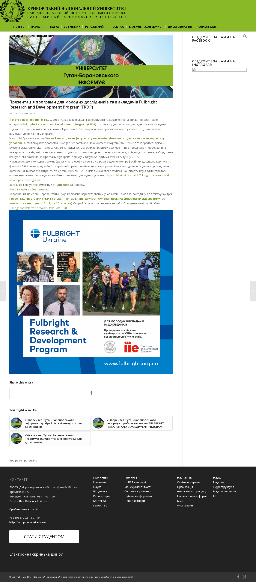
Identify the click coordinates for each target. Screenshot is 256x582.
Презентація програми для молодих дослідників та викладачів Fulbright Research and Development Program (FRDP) (83, 104)
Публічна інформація (138, 496)
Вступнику (100, 491)
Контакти (99, 501)
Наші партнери (134, 501)
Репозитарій (101, 496)
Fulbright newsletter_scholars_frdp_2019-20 (38, 208)
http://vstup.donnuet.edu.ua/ (27, 522)
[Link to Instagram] (244, 576)
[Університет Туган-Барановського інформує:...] (253, 291)
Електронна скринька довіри (36, 554)
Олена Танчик (55, 138)
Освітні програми (188, 482)
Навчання (99, 482)
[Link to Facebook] (238, 576)
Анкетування (185, 505)
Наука (97, 487)
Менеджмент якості (137, 487)
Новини (30, 113)
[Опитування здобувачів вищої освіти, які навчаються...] (3, 291)
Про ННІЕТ (101, 477)
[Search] (244, 36)
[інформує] (91, 66)
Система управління (137, 491)
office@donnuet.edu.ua (32, 501)
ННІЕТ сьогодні (135, 482)
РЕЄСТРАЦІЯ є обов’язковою (28, 189)
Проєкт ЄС (100, 505)
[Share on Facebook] (91, 393)
